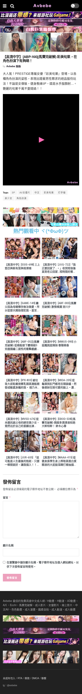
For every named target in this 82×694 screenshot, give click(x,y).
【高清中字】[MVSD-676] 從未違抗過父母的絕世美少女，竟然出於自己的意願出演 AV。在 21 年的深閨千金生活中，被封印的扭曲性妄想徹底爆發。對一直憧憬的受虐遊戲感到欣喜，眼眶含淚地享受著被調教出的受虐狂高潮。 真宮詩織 (22, 422)
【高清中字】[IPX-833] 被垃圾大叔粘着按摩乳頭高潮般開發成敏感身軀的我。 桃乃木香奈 (22, 384)
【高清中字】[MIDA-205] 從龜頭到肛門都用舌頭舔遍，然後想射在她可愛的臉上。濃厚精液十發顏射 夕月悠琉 (59, 384)
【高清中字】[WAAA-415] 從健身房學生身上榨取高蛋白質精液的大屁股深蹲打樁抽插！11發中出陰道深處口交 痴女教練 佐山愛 (59, 461)
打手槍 (62, 192)
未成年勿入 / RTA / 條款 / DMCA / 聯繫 (24, 678)
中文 (37, 192)
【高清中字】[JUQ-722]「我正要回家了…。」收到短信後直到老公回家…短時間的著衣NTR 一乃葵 (59, 268)
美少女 (8, 198)
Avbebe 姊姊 (13, 66)
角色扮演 (22, 198)
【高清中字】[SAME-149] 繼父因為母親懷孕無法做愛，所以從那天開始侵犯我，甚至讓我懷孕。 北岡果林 (22, 307)
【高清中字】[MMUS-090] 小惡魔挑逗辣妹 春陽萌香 (59, 343)
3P (13, 192)
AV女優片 (24, 192)
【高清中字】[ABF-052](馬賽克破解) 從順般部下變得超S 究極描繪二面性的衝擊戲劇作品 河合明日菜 (22, 345)
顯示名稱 (8, 545)
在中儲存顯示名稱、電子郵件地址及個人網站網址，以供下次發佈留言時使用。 (43, 564)
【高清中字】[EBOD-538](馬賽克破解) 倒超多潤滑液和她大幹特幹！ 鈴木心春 (59, 422)
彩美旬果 (49, 192)
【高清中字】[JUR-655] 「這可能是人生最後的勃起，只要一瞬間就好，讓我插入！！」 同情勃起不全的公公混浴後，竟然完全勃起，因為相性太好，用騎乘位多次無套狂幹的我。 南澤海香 (22, 461)
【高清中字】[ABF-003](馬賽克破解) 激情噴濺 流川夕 (59, 305)
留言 (7, 497)
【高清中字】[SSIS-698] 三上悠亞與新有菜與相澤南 (22, 266)
